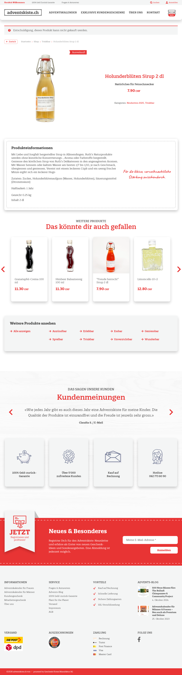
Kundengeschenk (13, 596)
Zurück (12, 41)
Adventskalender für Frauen (19, 588)
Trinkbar (46, 41)
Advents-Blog (56, 592)
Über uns (136, 12)
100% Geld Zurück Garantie (43, 2)
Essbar (118, 331)
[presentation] (3, 270)
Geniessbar (152, 331)
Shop (36, 41)
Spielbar (57, 339)
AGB (51, 611)
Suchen (156, 2)
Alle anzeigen (22, 331)
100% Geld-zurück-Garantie (63, 596)
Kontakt (153, 12)
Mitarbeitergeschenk (15, 600)
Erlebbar (88, 331)
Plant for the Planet (59, 600)
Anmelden (173, 2)
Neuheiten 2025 (135, 103)
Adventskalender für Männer (19, 592)
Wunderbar (152, 339)
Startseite (26, 41)
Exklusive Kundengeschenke (103, 12)
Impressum (55, 608)
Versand (53, 604)
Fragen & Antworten (70, 2)
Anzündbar (59, 331)
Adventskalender (63, 12)
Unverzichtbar (123, 339)
